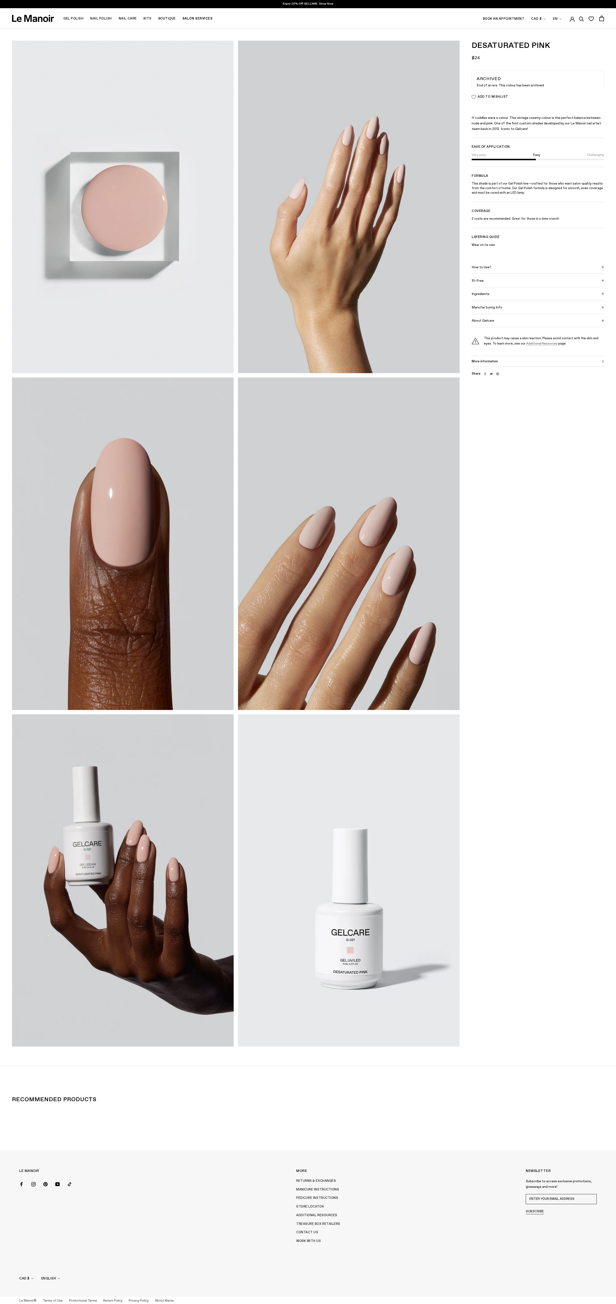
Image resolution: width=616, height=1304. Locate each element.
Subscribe (535, 1211)
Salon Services (197, 18)
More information (485, 361)
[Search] (581, 18)
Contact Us (307, 1232)
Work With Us (308, 1241)
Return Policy (112, 1300)
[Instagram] (33, 1183)
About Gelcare (483, 321)
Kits (147, 18)
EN (555, 18)
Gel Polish (73, 18)
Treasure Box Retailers (318, 1224)
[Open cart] (601, 18)
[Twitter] (491, 373)
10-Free (478, 280)
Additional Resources (542, 343)
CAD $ (536, 18)
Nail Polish (101, 18)
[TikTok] (69, 1183)
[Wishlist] (591, 18)
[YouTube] (57, 1183)
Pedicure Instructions (317, 1198)
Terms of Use (53, 1300)
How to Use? (481, 267)
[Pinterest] (497, 373)
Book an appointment (504, 18)
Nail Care (128, 18)
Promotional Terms (83, 1300)
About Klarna (164, 1300)
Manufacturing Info (487, 307)
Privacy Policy (139, 1300)
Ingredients (480, 294)
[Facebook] (485, 373)
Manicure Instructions (317, 1189)
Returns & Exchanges (316, 1181)
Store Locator (310, 1206)
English (48, 1278)
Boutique (167, 18)
